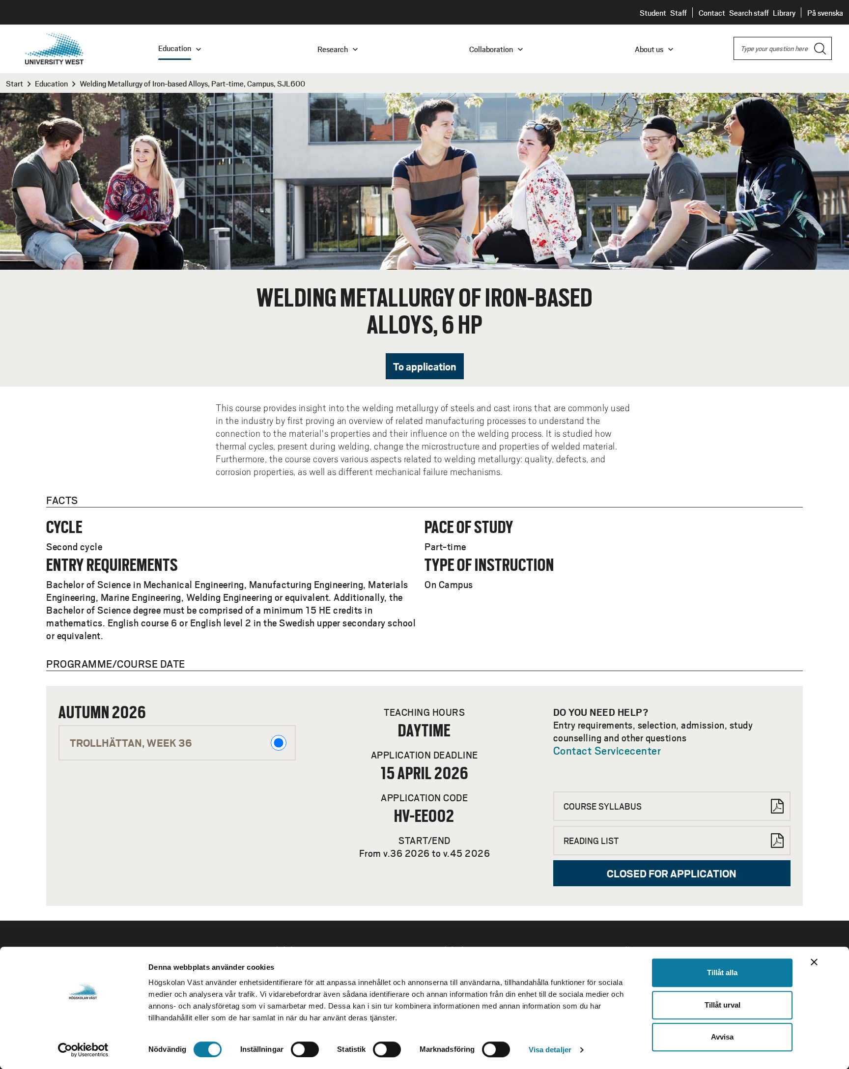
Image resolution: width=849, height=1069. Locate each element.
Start (14, 83)
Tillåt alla (722, 972)
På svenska (825, 12)
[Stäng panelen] (814, 961)
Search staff (749, 12)
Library (784, 12)
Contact (712, 12)
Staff (678, 12)
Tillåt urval (722, 1005)
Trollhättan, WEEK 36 (131, 742)
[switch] (305, 1049)
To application (424, 366)
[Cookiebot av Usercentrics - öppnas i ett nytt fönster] (83, 1049)
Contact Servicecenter (607, 750)
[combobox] (782, 48)
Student (653, 12)
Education (51, 83)
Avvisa (722, 1037)
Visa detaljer (550, 1049)
